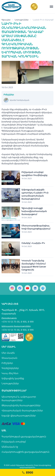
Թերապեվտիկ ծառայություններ (21, 405)
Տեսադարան (9, 357)
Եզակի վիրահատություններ (19, 415)
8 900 (23, 321)
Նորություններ (10, 383)
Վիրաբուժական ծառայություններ (22, 410)
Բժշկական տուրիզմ (14, 441)
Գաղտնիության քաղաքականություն (24, 436)
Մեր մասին (8, 352)
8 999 (31, 321)
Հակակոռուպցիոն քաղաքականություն (25, 451)
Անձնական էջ (10, 446)
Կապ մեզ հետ (10, 373)
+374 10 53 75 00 (10, 321)
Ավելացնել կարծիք (13, 378)
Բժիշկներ (7, 362)
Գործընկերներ (10, 368)
